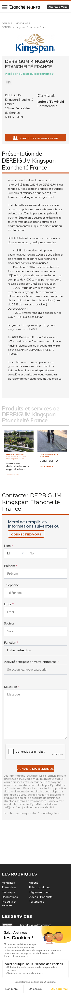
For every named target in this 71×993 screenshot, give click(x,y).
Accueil (6, 22)
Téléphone (11, 585)
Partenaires (21, 22)
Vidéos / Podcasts (40, 897)
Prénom (9, 566)
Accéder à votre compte (35, 925)
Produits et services (9, 903)
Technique (8, 892)
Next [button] (17, 434)
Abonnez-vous (58, 7)
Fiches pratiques (39, 887)
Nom (7, 546)
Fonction (10, 642)
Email (7, 604)
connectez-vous (26, 534)
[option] (19, 455)
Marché (33, 882)
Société (9, 623)
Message (10, 687)
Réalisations (10, 897)
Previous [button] (8, 434)
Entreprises (9, 887)
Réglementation (39, 892)
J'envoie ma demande (35, 769)
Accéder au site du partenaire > (29, 74)
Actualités (8, 882)
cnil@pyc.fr (11, 807)
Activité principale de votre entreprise (30, 662)
